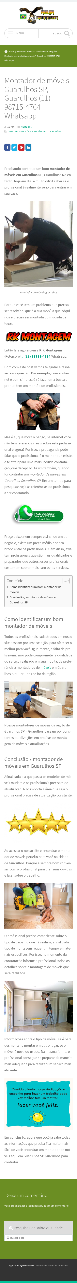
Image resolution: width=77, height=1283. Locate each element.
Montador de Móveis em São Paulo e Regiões (34, 131)
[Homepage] (38, 15)
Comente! (27, 126)
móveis (45, 667)
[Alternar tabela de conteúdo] (64, 581)
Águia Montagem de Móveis (21, 1265)
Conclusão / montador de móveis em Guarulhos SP (34, 599)
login (31, 1205)
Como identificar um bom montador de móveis (35, 589)
